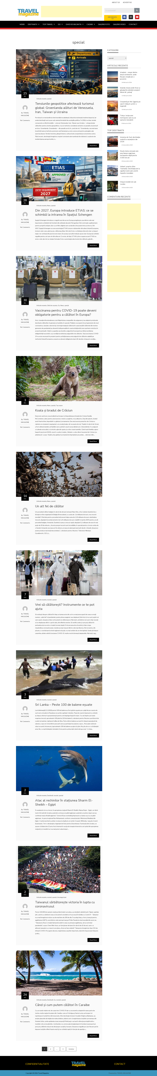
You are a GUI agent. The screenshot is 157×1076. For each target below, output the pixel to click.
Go (59, 305)
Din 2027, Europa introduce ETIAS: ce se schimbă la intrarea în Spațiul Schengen (64, 212)
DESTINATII (32, 24)
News (49, 205)
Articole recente (41, 99)
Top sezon (59, 405)
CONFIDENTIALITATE (37, 1064)
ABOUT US (116, 2)
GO (59, 24)
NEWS (22, 24)
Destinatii (50, 795)
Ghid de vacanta (52, 305)
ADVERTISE (127, 2)
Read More (93, 145)
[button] (112, 18)
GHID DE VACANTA (73, 24)
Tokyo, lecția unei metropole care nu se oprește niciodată (128, 117)
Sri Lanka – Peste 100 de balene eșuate (63, 705)
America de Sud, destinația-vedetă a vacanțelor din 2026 (130, 139)
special (49, 99)
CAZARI (90, 24)
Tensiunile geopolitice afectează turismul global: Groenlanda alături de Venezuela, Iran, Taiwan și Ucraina (64, 108)
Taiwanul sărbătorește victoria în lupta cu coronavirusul (65, 904)
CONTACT (133, 24)
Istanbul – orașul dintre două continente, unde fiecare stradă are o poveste (128, 75)
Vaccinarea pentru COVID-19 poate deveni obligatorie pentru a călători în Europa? (65, 312)
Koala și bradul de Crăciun (54, 410)
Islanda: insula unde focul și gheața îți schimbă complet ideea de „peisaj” (130, 90)
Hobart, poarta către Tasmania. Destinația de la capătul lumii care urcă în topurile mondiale (130, 169)
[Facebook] (124, 17)
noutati (49, 600)
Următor (71, 1049)
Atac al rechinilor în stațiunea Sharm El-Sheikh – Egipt (64, 802)
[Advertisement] (71, 11)
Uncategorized (61, 897)
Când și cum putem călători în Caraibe (62, 1005)
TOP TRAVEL (48, 24)
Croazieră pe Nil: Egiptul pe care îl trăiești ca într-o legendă (130, 104)
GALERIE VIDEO (119, 24)
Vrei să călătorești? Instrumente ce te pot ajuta (64, 607)
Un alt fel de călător (49, 506)
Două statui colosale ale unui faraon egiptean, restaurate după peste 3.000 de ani (129, 154)
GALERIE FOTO (104, 24)
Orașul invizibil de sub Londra (128, 183)
